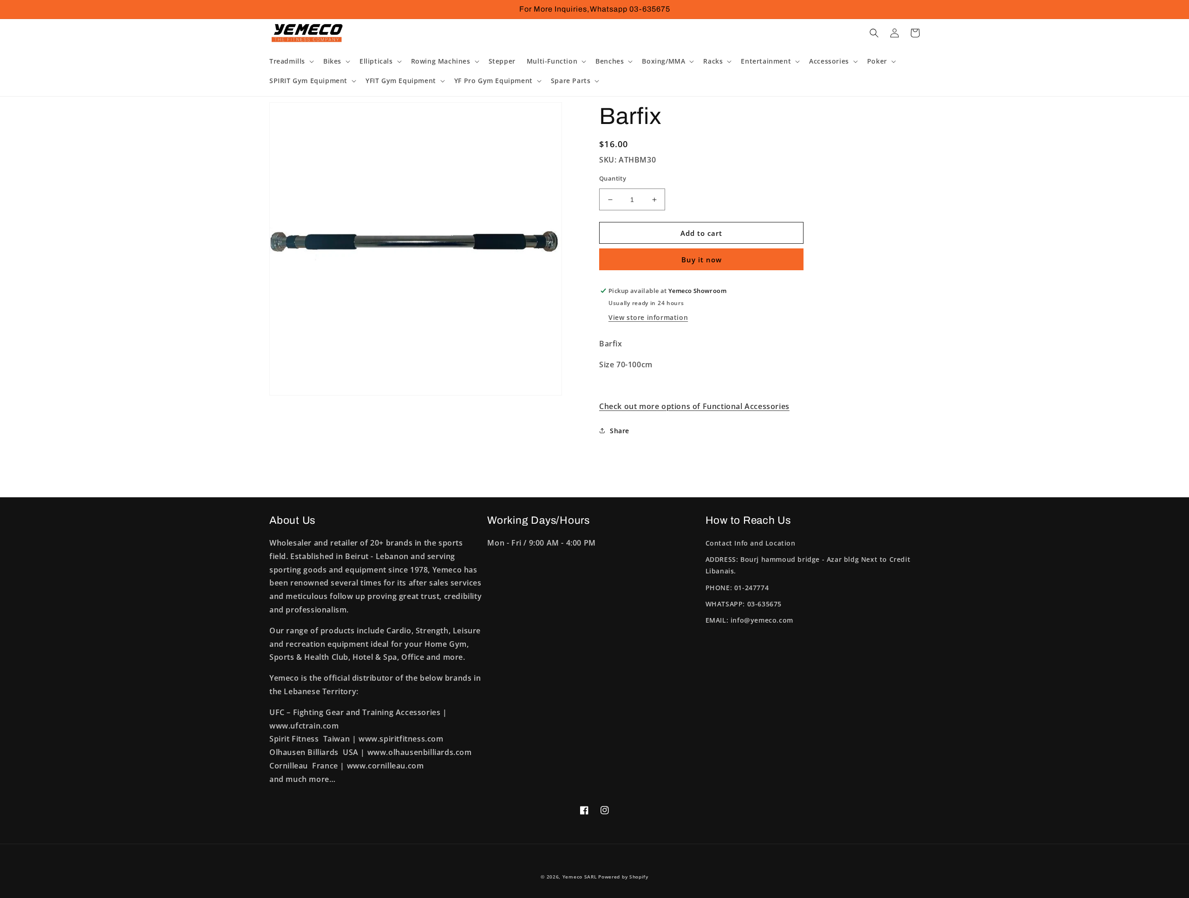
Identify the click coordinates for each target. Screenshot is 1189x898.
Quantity (612, 178)
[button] (291, 61)
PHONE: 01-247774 (737, 587)
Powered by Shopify (623, 876)
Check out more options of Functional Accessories (694, 406)
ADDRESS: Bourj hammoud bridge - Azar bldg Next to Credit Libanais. (808, 565)
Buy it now (701, 259)
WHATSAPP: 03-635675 (744, 603)
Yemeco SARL (579, 876)
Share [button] (619, 430)
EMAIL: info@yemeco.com (749, 620)
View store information (648, 317)
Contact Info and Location (751, 543)
